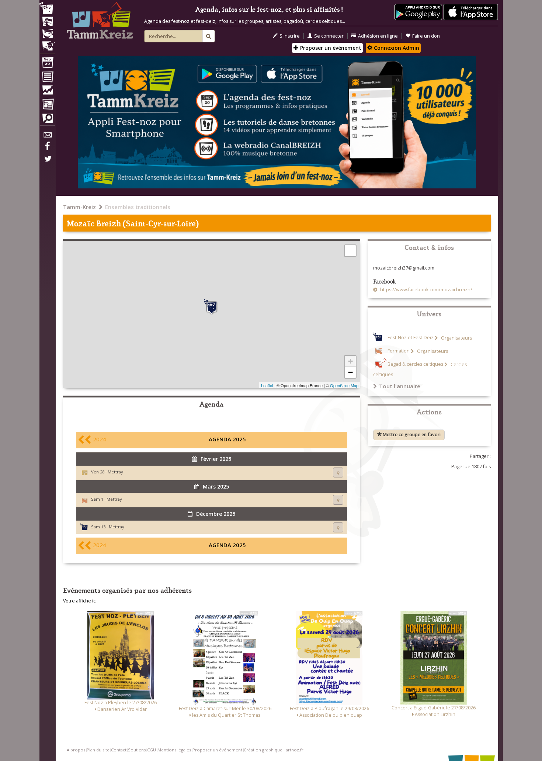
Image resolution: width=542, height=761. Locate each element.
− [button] (350, 372)
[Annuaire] (47, 78)
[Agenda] (47, 64)
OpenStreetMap (344, 385)
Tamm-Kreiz (79, 207)
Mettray (115, 472)
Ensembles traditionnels (137, 207)
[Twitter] (47, 163)
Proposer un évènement (330, 47)
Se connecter (329, 36)
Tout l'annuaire (399, 386)
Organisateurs (456, 338)
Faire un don (426, 36)
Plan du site (98, 750)
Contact (118, 750)
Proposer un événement (217, 750)
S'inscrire (289, 36)
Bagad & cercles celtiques (415, 364)
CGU (151, 750)
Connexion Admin (395, 47)
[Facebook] (47, 149)
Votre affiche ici (80, 601)
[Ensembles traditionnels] (47, 43)
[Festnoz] (47, 8)
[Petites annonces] (47, 120)
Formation (399, 351)
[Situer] (338, 472)
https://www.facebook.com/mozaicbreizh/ (425, 289)
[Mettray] (211, 307)
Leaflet (267, 385)
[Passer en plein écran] (350, 250)
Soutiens (137, 750)
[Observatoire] (47, 91)
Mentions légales (174, 750)
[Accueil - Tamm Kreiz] (100, 22)
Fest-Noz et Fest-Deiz (411, 338)
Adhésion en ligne (378, 36)
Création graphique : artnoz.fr (273, 750)
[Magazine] (47, 105)
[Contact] (47, 137)
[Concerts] (47, 22)
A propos (76, 750)
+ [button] (350, 361)
